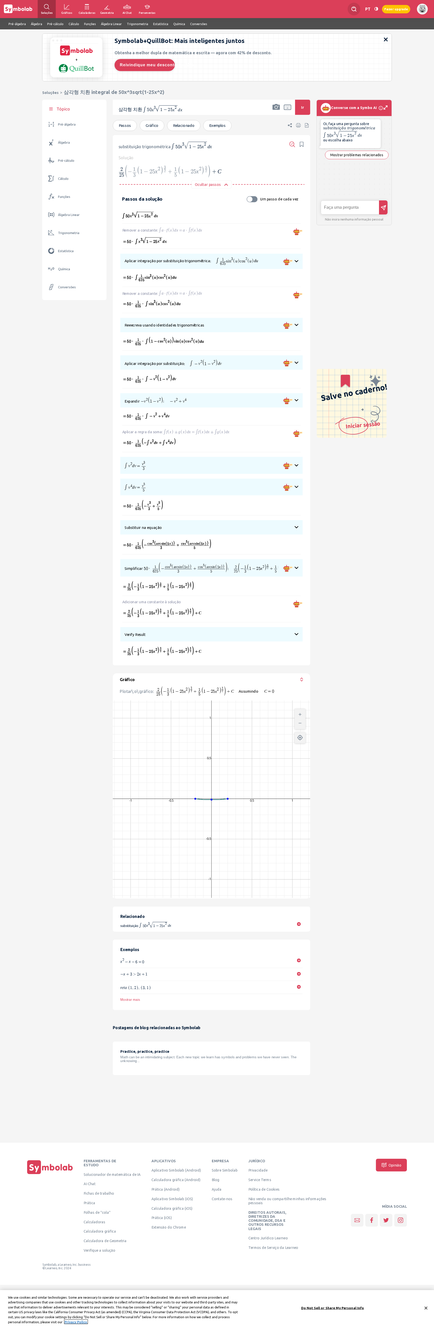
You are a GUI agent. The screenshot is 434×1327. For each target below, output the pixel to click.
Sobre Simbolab (225, 1170)
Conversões (67, 287)
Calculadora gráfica (100, 1231)
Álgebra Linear (69, 215)
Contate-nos (222, 1199)
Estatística (66, 251)
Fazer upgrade (396, 9)
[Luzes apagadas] (376, 9)
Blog (215, 1180)
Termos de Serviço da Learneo (273, 1248)
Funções (64, 197)
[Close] (425, 1308)
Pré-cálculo (66, 160)
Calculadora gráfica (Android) (175, 1180)
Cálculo (63, 179)
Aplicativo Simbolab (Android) (176, 1170)
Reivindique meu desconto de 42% (147, 65)
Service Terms (259, 1180)
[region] (217, 1308)
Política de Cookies (264, 1189)
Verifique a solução (99, 1250)
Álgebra (64, 142)
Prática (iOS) (161, 1218)
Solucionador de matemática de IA (112, 1174)
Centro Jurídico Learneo (268, 1238)
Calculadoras (94, 1222)
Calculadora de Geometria (105, 1241)
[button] (276, 110)
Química (64, 269)
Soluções (50, 92)
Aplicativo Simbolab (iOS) (172, 1199)
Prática (89, 1203)
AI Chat (90, 1184)
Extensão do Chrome (168, 1227)
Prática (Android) (165, 1189)
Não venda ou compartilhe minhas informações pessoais (287, 1201)
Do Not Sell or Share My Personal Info (332, 1308)
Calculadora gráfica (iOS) (172, 1208)
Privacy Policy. (76, 1321)
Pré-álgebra (67, 124)
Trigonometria (68, 233)
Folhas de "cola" (97, 1212)
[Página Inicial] (50, 1174)
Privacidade (258, 1170)
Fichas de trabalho (99, 1193)
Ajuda (217, 1189)
